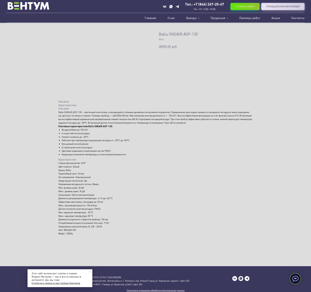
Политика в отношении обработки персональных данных (155, 290)
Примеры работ (249, 18)
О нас (171, 18)
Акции (275, 18)
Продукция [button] (218, 18)
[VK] (165, 7)
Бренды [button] (191, 18)
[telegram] (247, 278)
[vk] (234, 278)
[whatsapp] (240, 278)
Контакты (298, 18)
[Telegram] (177, 7)
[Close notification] (90, 271)
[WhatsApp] (171, 7)
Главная (150, 18)
